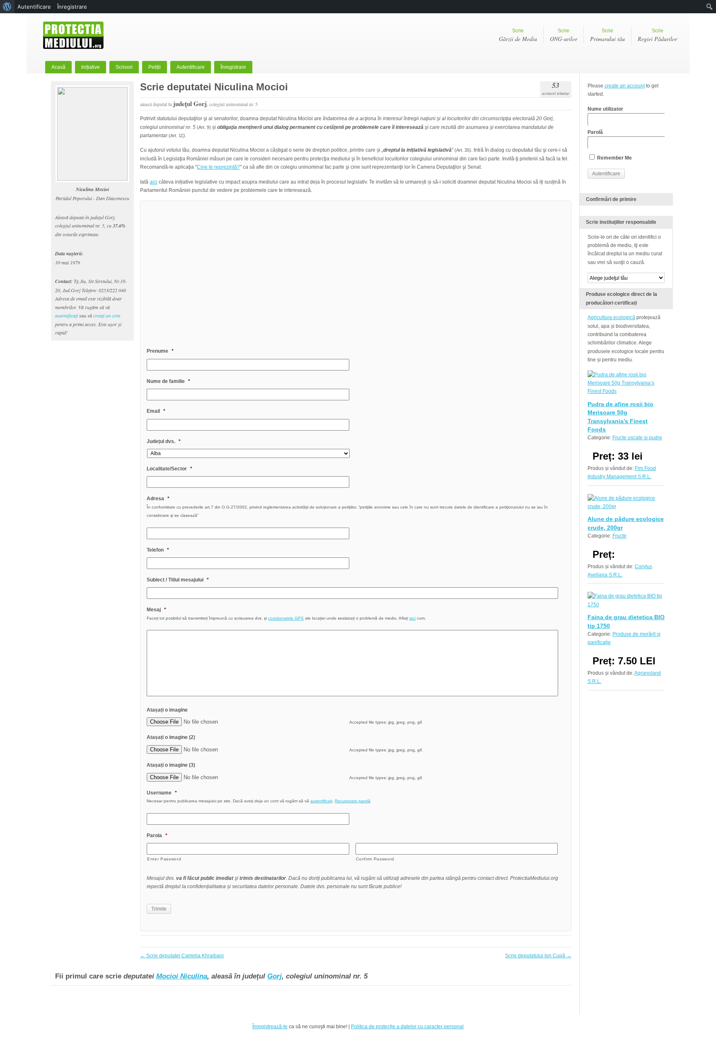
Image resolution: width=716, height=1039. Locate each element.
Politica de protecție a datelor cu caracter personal (407, 1026)
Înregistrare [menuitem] (72, 6)
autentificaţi (66, 315)
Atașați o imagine (167, 710)
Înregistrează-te (270, 1026)
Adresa (158, 498)
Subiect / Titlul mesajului (178, 580)
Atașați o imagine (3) (171, 765)
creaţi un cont (106, 315)
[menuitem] (7, 6)
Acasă (58, 67)
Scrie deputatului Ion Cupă (538, 956)
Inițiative (90, 67)
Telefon (158, 550)
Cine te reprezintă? (218, 167)
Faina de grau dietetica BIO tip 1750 (626, 621)
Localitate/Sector (169, 469)
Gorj (274, 976)
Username (162, 793)
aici (153, 182)
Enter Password (164, 859)
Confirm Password (375, 859)
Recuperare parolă (352, 801)
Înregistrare (233, 67)
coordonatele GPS (286, 618)
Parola (157, 835)
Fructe (619, 536)
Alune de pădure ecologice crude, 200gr (626, 523)
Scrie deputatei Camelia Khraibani (182, 956)
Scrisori (124, 67)
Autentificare (191, 67)
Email (156, 411)
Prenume (160, 351)
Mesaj (156, 610)
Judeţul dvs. (164, 441)
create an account (625, 86)
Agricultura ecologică (611, 317)
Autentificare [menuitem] (34, 6)
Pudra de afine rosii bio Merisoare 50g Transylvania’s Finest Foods (620, 417)
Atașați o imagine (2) (171, 737)
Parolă (595, 132)
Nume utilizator (605, 109)
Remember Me (614, 158)
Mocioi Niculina (181, 976)
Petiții (154, 67)
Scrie (518, 35)
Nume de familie (168, 381)
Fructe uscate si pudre (637, 438)
